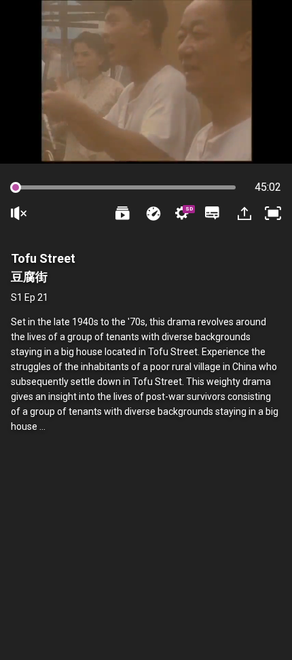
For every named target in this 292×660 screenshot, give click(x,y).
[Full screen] (273, 213)
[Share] (243, 213)
